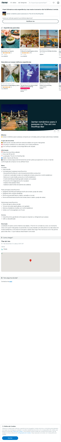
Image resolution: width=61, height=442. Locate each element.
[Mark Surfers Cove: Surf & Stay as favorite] (56, 66)
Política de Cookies (18, 431)
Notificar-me (30, 21)
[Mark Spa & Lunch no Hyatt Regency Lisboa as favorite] (18, 66)
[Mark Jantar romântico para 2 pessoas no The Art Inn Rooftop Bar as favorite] (58, 130)
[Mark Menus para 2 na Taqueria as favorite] (18, 31)
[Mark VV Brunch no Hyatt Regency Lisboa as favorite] (37, 31)
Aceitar (10, 438)
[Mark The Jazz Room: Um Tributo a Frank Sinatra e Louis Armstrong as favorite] (37, 66)
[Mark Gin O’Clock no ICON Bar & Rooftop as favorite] (56, 31)
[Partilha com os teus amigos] (54, 130)
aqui (10, 281)
